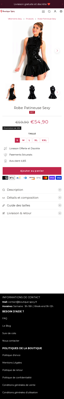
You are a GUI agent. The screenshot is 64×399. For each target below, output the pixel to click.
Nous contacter (10, 340)
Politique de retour (12, 370)
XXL (44, 140)
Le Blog (6, 325)
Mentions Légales (12, 362)
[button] (1, 4)
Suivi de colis (9, 333)
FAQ (4, 318)
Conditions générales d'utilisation (20, 392)
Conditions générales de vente (18, 385)
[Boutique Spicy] (8, 11)
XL (36, 140)
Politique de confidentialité (17, 377)
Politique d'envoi (11, 355)
